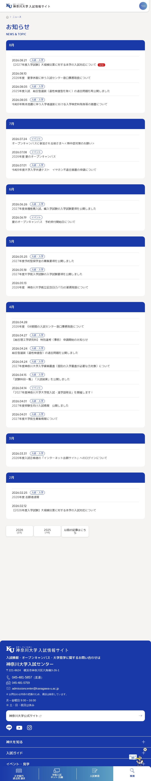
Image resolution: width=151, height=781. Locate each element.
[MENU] (143, 6)
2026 (19, 531)
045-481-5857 (22, 677)
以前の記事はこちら (75, 531)
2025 (47, 531)
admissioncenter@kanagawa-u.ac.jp (35, 688)
